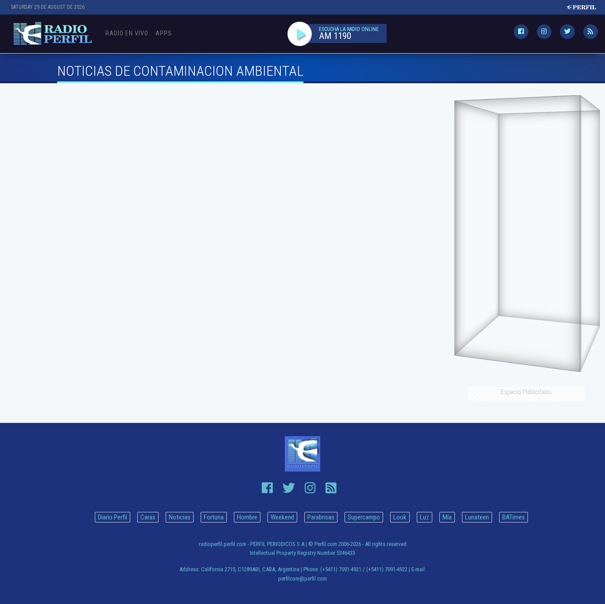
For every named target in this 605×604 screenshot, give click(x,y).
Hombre (247, 517)
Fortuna (214, 517)
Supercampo (364, 517)
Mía (447, 517)
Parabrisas (320, 517)
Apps (163, 33)
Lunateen (477, 517)
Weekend (282, 517)
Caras (147, 517)
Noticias (179, 517)
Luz (424, 517)
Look (400, 517)
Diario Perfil (112, 517)
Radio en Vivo (126, 33)
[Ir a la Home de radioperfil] (302, 454)
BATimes (513, 517)
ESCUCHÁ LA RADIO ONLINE (349, 29)
